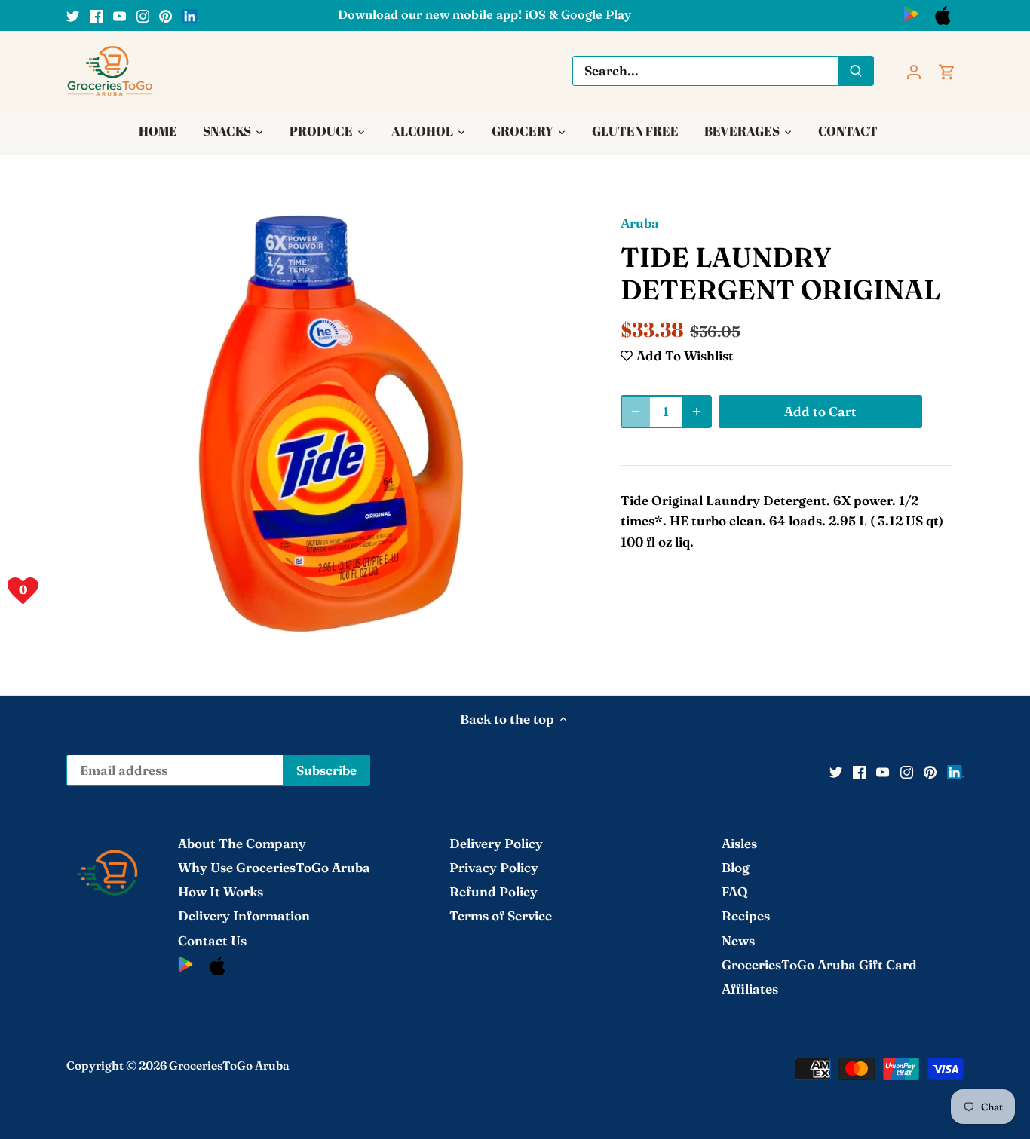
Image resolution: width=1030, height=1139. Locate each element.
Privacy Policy (493, 867)
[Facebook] (96, 15)
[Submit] (856, 71)
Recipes (746, 915)
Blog (736, 867)
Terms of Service (500, 915)
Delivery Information (244, 915)
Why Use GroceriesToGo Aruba (274, 867)
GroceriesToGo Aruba (229, 1065)
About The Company (242, 843)
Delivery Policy (496, 843)
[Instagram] (142, 15)
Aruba (640, 223)
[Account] (913, 70)
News (738, 940)
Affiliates (750, 989)
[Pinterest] (165, 15)
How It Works (220, 891)
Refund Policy (493, 891)
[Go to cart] (947, 70)
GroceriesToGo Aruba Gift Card (819, 964)
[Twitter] (72, 15)
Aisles (739, 843)
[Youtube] (119, 15)
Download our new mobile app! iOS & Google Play (484, 14)
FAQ (735, 891)
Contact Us (212, 940)
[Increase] (696, 411)
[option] (331, 423)
